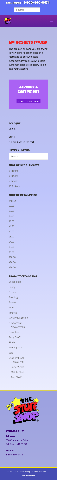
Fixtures (13, 292)
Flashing (13, 297)
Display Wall (17, 361)
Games (12, 302)
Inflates (13, 312)
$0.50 (11, 210)
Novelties (14, 332)
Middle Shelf (17, 372)
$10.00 (12, 257)
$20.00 (12, 262)
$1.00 (11, 221)
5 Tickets (13, 181)
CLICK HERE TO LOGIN (28, 101)
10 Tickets (14, 186)
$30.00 (12, 267)
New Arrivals (16, 323)
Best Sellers (15, 281)
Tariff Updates (28, 475)
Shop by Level (16, 358)
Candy (12, 287)
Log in (12, 128)
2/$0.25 (13, 200)
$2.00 (11, 231)
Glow (11, 307)
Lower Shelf (17, 367)
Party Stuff (14, 337)
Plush (12, 342)
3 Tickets (13, 175)
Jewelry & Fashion (18, 317)
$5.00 (11, 247)
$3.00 (11, 236)
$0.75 (11, 216)
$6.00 (11, 252)
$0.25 (11, 205)
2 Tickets (13, 170)
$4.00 (11, 241)
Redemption (15, 347)
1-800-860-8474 (36, 3)
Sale (11, 352)
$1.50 (11, 226)
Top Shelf (16, 377)
